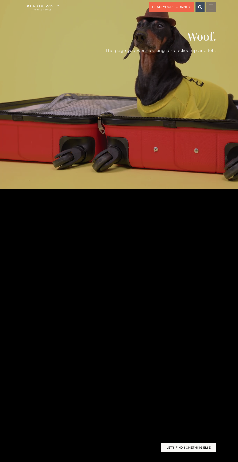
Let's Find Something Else (189, 447)
